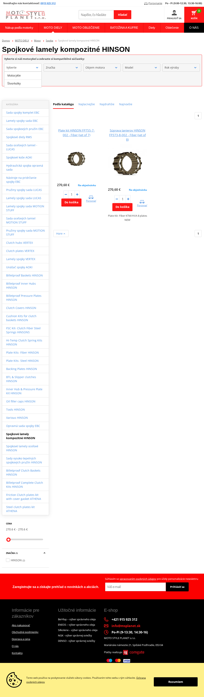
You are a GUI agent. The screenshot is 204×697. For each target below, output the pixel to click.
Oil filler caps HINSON (20, 401)
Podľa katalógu (63, 104)
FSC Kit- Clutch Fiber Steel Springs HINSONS (23, 330)
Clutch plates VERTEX (20, 251)
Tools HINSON (15, 409)
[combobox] (23, 68)
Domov (6, 40)
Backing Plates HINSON (21, 369)
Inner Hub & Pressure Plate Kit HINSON (24, 391)
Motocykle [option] (14, 75)
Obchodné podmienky (25, 632)
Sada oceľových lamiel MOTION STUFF (20, 220)
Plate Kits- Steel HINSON (22, 361)
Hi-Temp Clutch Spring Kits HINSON (24, 342)
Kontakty (17, 653)
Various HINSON (17, 418)
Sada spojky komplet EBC (22, 112)
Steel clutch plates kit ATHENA (20, 509)
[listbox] (23, 79)
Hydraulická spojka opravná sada (24, 167)
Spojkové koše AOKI (19, 157)
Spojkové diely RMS (19, 137)
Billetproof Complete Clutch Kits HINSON (24, 485)
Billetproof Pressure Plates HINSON (23, 298)
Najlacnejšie (86, 104)
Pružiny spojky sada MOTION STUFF (25, 232)
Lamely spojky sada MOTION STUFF (25, 208)
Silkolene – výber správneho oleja (77, 630)
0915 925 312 (48, 3)
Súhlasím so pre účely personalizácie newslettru (151, 579)
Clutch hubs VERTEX (19, 243)
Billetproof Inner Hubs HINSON (21, 285)
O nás (15, 646)
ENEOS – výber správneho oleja (76, 624)
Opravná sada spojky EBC (23, 426)
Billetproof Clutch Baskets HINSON (23, 472)
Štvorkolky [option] (14, 83)
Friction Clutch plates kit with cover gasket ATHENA (23, 497)
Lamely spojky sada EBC (22, 121)
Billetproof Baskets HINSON (24, 275)
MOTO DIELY (22, 40)
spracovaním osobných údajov (138, 579)
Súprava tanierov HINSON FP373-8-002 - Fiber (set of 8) (127, 135)
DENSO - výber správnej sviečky (76, 641)
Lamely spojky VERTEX (20, 259)
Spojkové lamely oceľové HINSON (22, 448)
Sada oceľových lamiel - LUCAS (21, 147)
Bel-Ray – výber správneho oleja (77, 619)
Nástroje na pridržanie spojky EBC (21, 180)
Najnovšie (125, 104)
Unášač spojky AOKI (19, 267)
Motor (37, 40)
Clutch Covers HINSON (21, 308)
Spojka (49, 40)
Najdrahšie (107, 104)
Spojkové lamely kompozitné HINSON (20, 436)
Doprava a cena (21, 639)
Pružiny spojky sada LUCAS (24, 190)
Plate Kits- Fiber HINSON (22, 352)
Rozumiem (175, 682)
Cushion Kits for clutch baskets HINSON (21, 318)
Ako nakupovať (21, 625)
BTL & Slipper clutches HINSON (21, 379)
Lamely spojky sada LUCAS (23, 198)
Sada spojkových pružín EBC (25, 129)
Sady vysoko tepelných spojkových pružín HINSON (24, 460)
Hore (59, 233)
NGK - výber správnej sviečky (75, 635)
